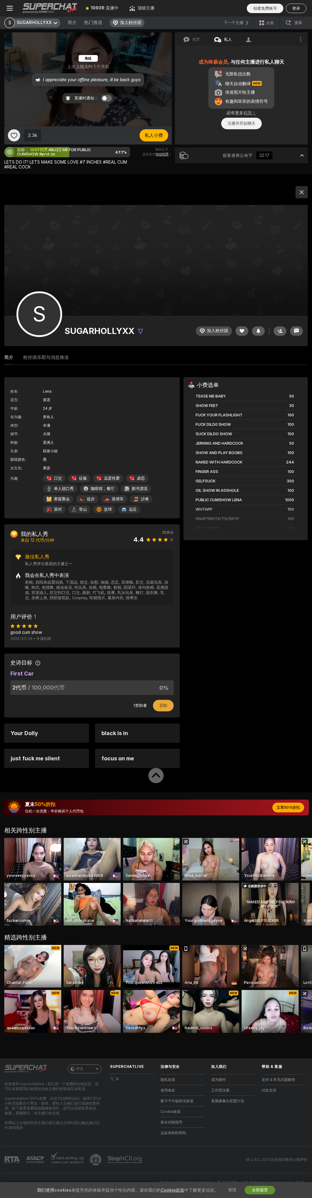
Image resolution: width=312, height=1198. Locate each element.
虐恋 (141, 478)
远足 (133, 509)
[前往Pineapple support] (96, 1159)
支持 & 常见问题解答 (278, 1080)
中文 (79, 1069)
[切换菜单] (10, 8)
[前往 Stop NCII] (126, 1159)
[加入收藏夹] (14, 135)
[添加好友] (280, 331)
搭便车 (118, 499)
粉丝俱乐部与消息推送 (46, 357)
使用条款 (168, 1090)
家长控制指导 (172, 1122)
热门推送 (93, 22)
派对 (58, 509)
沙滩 (145, 499)
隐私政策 (168, 1080)
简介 (72, 22)
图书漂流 (139, 488)
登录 (296, 8)
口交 (58, 478)
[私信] (296, 331)
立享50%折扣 (288, 807)
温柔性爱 (112, 478)
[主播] (302, 192)
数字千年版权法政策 (177, 1101)
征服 (83, 478)
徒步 (91, 499)
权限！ (249, 112)
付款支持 (269, 1090)
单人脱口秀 (64, 488)
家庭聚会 (62, 499)
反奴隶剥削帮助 (173, 1133)
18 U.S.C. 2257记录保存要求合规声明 (276, 1160)
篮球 (108, 509)
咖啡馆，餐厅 (103, 488)
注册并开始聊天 (241, 123)
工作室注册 (220, 1090)
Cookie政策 (171, 1111)
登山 (83, 509)
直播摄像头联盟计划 (227, 1101)
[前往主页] (50, 8)
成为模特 (218, 1080)
